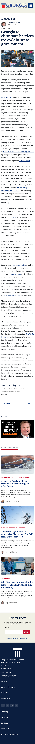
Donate (4, 681)
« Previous (6, 403)
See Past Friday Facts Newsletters (17, 638)
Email (7, 628)
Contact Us (5, 729)
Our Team (4, 723)
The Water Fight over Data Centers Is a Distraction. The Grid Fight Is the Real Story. (17, 534)
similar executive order (11, 295)
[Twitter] (7, 705)
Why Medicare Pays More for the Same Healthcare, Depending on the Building (17, 585)
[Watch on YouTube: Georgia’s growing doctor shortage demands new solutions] (17, 429)
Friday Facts (5, 698)
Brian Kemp (5, 388)
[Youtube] (16, 705)
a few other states (18, 265)
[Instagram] (12, 705)
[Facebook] (3, 705)
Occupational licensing (10, 391)
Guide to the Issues (8, 687)
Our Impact (5, 717)
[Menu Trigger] (30, 5)
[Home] (14, 5)
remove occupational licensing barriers (18, 151)
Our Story (4, 711)
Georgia (14, 388)
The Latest (5, 693)
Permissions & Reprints (9, 734)
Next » (29, 403)
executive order (15, 274)
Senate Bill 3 (6, 97)
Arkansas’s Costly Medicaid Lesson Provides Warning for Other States (15, 483)
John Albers (23, 388)
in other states (24, 160)
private (12, 217)
